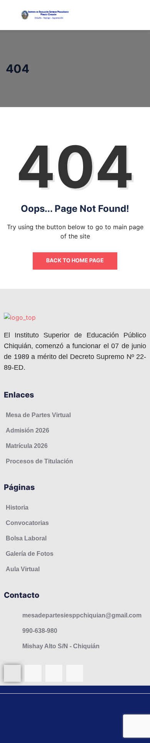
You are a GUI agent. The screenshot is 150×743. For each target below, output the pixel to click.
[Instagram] (33, 673)
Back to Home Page (75, 260)
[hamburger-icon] (135, 15)
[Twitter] (74, 673)
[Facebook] (12, 673)
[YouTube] (53, 673)
